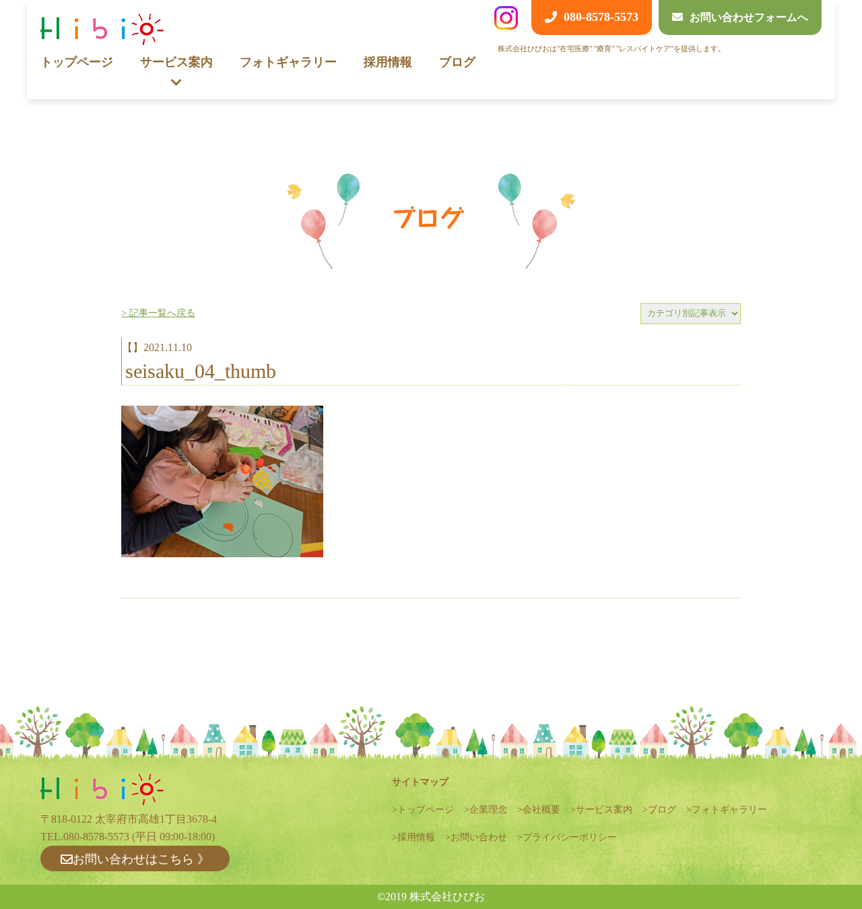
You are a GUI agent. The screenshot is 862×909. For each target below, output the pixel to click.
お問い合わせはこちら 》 (141, 859)
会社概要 (541, 810)
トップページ (76, 62)
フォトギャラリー (288, 62)
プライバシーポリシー (570, 837)
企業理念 (488, 810)
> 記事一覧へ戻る (158, 313)
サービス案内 (604, 810)
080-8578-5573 (96, 836)
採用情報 (388, 62)
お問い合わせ (479, 837)
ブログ (457, 62)
